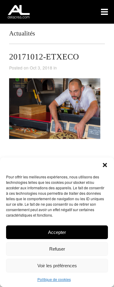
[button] (105, 165)
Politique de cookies (54, 279)
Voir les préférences (57, 265)
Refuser (57, 249)
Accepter (57, 232)
